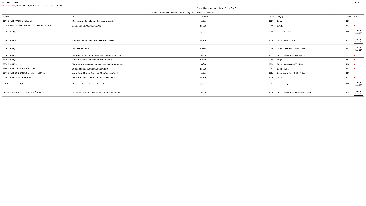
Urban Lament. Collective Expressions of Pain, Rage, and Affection (96, 92)
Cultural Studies (299, 49)
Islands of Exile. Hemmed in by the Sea (86, 25)
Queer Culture (306, 92)
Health (286, 40)
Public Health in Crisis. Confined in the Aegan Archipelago (93, 40)
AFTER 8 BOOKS (10, 3)
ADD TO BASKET (358, 32)
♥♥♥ (167, 13)
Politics (290, 32)
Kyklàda (203, 21)
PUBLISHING (22, 5)
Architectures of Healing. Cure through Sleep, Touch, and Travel (95, 73)
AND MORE (56, 5)
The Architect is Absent (80, 49)
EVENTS (34, 5)
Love (298, 92)
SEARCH (359, 3)
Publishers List (200, 13)
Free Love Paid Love (79, 32)
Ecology (280, 21)
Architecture (287, 49)
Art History (300, 64)
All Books (210, 13)
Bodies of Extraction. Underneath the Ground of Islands (92, 60)
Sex (285, 32)
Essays (279, 32)
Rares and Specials (178, 13)
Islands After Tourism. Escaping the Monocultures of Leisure (93, 77)
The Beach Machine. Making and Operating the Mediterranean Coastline (98, 55)
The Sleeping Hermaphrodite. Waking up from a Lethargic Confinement (97, 64)
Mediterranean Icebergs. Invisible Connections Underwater (93, 21)
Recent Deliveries (158, 13)
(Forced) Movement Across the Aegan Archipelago (90, 68)
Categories (190, 13)
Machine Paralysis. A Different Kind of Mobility (88, 84)
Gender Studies (289, 64)
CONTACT (45, 5)
